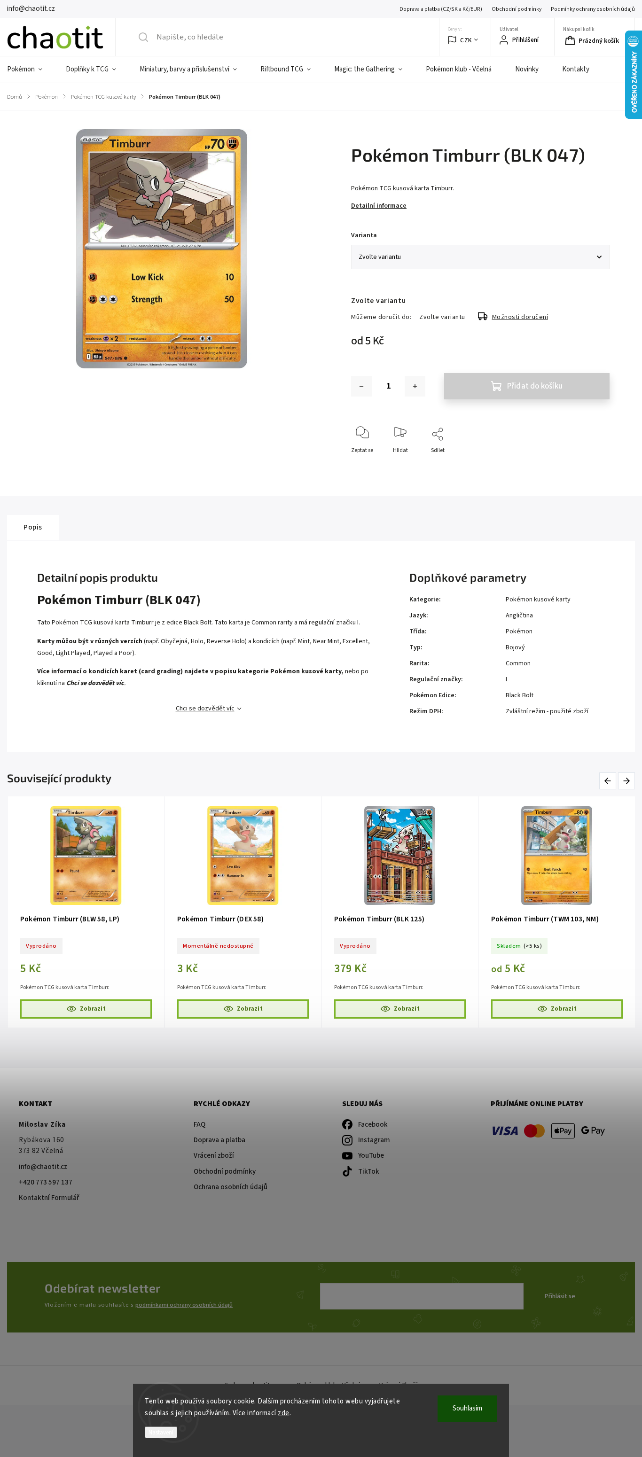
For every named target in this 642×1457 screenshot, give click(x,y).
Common (518, 663)
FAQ (199, 1125)
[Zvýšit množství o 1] (415, 386)
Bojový (515, 647)
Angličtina (519, 615)
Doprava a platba (219, 1140)
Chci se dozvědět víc (205, 708)
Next (627, 780)
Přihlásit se (560, 1296)
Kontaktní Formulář (49, 1198)
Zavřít (594, 466)
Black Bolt (519, 695)
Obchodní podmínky (516, 9)
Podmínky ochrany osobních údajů (593, 9)
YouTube (371, 1156)
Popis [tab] (32, 527)
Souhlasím (467, 1408)
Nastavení (161, 1432)
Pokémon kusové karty (538, 599)
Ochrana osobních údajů (230, 1187)
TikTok (368, 1172)
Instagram (374, 1140)
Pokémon (519, 631)
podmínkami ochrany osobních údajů (184, 1305)
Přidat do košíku (535, 386)
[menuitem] (30, 69)
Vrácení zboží (214, 1156)
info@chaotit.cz (43, 1167)
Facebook (373, 1125)
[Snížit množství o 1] (361, 386)
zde (284, 1413)
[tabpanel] (100, 912)
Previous (609, 780)
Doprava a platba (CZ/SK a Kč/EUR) (440, 9)
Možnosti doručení (520, 317)
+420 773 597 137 (45, 1182)
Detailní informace (379, 205)
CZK (466, 40)
